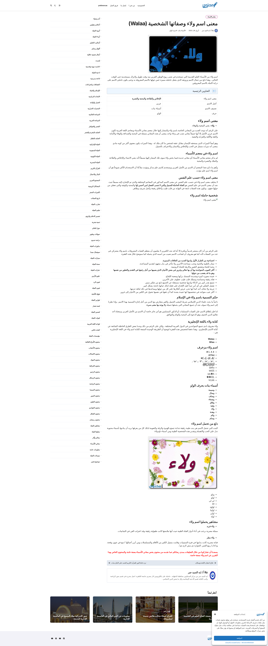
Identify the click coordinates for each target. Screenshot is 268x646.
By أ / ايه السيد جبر (208, 30)
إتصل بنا (123, 5)
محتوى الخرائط (94, 366)
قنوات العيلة (95, 318)
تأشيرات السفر (95, 192)
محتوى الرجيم (95, 372)
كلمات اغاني (95, 330)
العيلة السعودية (95, 150)
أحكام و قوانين (95, 25)
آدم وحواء (96, 19)
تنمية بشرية (96, 222)
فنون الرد (96, 282)
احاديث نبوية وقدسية (93, 67)
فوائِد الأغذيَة (96, 294)
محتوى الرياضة (95, 384)
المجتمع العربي (95, 180)
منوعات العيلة (95, 456)
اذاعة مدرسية (95, 78)
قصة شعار (96, 306)
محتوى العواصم (94, 408)
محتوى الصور (95, 396)
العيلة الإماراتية (95, 144)
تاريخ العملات (95, 198)
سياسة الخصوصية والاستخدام (232, 642)
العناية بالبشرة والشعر (92, 132)
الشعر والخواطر (94, 126)
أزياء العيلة (96, 37)
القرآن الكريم (95, 168)
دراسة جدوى (95, 240)
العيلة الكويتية (95, 156)
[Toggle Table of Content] (213, 91)
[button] (215, 614)
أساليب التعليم (95, 43)
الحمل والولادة (95, 102)
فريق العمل (114, 5)
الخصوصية (141, 5)
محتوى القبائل (95, 414)
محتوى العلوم (95, 402)
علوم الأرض (96, 276)
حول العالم (96, 228)
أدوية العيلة (96, 31)
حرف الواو (173, 30)
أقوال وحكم (96, 49)
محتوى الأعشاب (94, 348)
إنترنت (97, 61)
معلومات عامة (95, 450)
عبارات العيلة (95, 270)
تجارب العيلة (95, 204)
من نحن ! (132, 5)
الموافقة (239, 638)
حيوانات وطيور (95, 234)
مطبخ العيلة (96, 432)
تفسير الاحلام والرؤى (92, 216)
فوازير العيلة (95, 300)
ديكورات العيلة (95, 246)
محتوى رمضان (95, 420)
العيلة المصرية (95, 162)
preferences (102, 5)
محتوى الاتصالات (94, 354)
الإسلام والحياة (95, 90)
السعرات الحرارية (94, 108)
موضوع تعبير (95, 462)
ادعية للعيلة (96, 73)
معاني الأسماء (212, 17)
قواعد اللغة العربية (93, 324)
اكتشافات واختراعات (92, 84)
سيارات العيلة (95, 258)
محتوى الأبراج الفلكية (92, 342)
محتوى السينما (95, 390)
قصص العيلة (95, 312)
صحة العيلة (96, 264)
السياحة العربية (94, 120)
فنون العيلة (96, 288)
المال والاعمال (95, 174)
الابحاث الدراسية (94, 96)
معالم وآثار (96, 438)
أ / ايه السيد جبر (196, 572)
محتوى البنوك (95, 360)
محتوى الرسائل (94, 378)
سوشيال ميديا (95, 252)
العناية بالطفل (95, 138)
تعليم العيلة (96, 210)
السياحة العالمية (94, 114)
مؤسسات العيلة (94, 336)
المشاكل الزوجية (94, 186)
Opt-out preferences (248, 642)
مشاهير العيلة (95, 426)
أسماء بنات (181, 30)
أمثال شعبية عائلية (93, 55)
